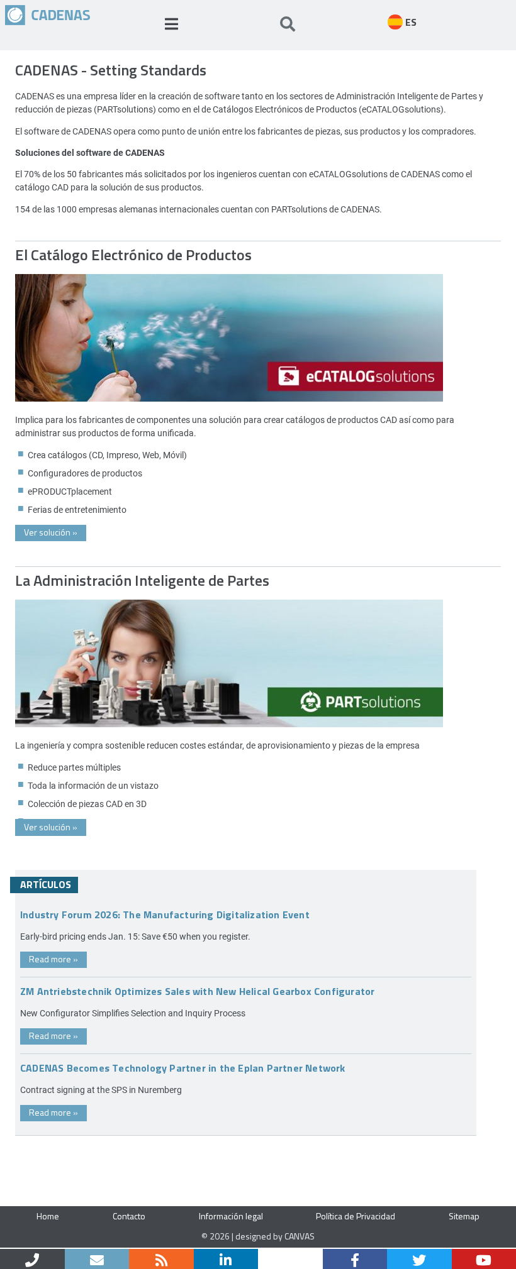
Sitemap (464, 1216)
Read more (53, 959)
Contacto (129, 1216)
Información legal (231, 1216)
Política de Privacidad (355, 1216)
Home (47, 1216)
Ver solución (50, 532)
